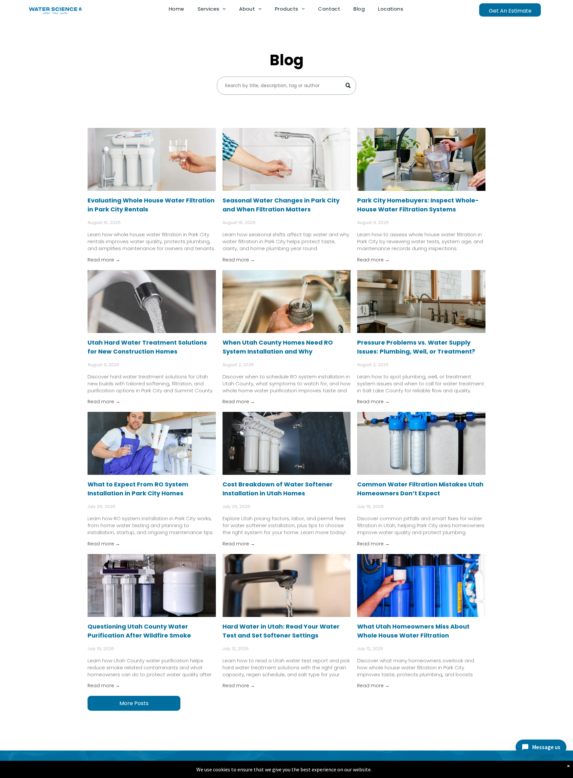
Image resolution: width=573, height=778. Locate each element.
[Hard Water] (152, 301)
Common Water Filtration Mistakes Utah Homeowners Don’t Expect (420, 488)
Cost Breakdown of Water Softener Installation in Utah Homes (278, 488)
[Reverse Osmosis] (152, 443)
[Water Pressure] (421, 301)
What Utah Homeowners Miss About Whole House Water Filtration (413, 630)
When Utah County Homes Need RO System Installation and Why (278, 347)
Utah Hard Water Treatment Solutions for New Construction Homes (147, 347)
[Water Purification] (152, 585)
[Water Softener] (287, 443)
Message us (546, 747)
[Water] (287, 159)
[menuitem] (176, 9)
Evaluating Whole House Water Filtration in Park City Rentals (151, 204)
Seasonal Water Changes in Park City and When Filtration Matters (281, 204)
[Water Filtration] (152, 159)
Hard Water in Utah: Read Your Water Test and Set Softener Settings (281, 630)
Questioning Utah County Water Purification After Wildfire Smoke (139, 630)
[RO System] (287, 301)
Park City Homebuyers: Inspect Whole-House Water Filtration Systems (418, 204)
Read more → (104, 259)
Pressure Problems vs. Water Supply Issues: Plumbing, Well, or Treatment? (416, 347)
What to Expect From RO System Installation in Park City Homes (138, 488)
